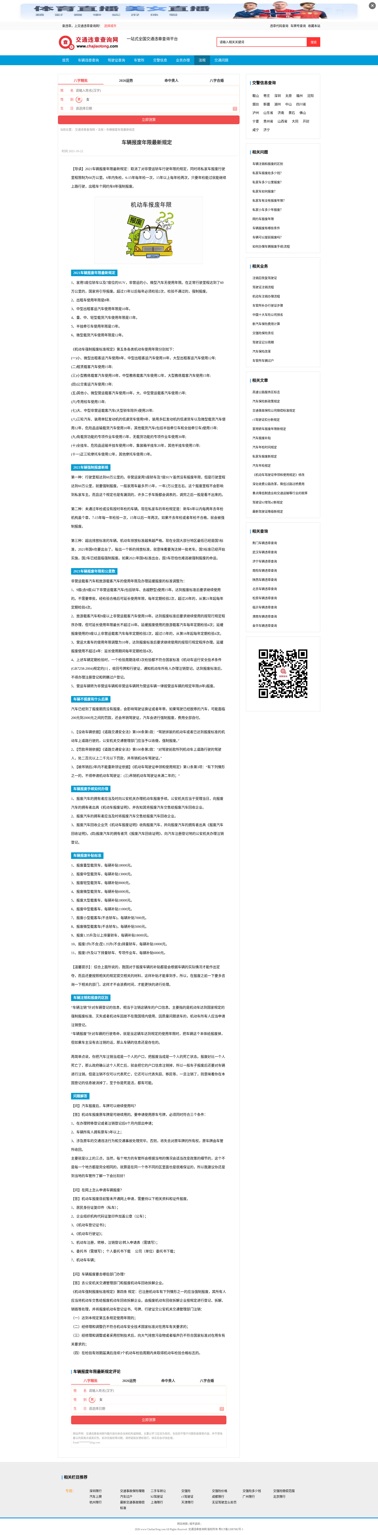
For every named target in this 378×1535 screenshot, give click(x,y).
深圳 (277, 96)
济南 (281, 113)
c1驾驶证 (187, 1496)
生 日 (67, 108)
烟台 (255, 104)
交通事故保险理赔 (132, 1491)
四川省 (301, 104)
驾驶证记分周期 (263, 342)
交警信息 (160, 60)
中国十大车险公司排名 (267, 314)
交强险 (186, 1491)
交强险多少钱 (252, 1491)
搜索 (314, 42)
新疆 (266, 104)
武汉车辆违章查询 (264, 552)
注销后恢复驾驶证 (264, 278)
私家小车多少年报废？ (267, 209)
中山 (288, 104)
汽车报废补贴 (261, 438)
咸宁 (255, 130)
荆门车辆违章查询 (264, 543)
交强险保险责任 (263, 333)
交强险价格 (219, 1491)
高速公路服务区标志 (266, 392)
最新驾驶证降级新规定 (267, 511)
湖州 (277, 104)
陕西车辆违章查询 (264, 579)
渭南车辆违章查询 (264, 616)
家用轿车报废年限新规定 (269, 429)
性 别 (67, 99)
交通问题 (221, 60)
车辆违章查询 (88, 60)
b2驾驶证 (157, 1496)
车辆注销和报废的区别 (267, 164)
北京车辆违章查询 (264, 589)
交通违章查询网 (85, 129)
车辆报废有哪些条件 (266, 228)
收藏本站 (314, 26)
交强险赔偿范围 (284, 1491)
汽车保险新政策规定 (266, 401)
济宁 (266, 130)
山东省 (268, 113)
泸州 (255, 113)
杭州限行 (95, 1502)
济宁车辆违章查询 (264, 561)
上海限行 (157, 1502)
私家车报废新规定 (264, 456)
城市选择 (195, 1523)
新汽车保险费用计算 (266, 324)
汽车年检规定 (261, 465)
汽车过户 (126, 1496)
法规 (202, 60)
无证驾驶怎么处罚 (224, 1502)
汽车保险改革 (261, 351)
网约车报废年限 (263, 219)
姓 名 (67, 90)
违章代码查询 (279, 26)
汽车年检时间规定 (264, 447)
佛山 (302, 113)
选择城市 (110, 26)
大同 (295, 121)
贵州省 (268, 121)
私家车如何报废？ (264, 191)
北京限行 (279, 1496)
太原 (288, 96)
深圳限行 (95, 1491)
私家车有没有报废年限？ (269, 200)
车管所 (139, 60)
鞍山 (255, 96)
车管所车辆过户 (263, 360)
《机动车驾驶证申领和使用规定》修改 (278, 474)
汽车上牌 (95, 1496)
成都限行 (218, 1496)
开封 (306, 121)
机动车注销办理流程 (266, 296)
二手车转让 (158, 1491)
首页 (65, 60)
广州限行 (249, 1496)
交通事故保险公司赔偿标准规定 (273, 410)
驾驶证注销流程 (263, 287)
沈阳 (310, 96)
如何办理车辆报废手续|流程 (271, 246)
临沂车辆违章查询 (264, 607)
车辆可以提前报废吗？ (267, 237)
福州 (299, 96)
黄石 (292, 113)
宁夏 (255, 121)
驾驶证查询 (116, 60)
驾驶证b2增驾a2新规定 (267, 502)
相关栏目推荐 (76, 1477)
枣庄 (266, 96)
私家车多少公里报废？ (267, 182)
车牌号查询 (298, 26)
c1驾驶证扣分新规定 (266, 419)
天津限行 (187, 1502)
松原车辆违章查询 (264, 598)
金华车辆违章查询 (264, 625)
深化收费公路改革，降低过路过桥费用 (278, 484)
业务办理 (183, 60)
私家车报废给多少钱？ (267, 173)
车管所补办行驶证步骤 (267, 305)
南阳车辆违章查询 (264, 570)
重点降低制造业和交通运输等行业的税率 (280, 493)
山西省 (282, 121)
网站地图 (182, 1523)
